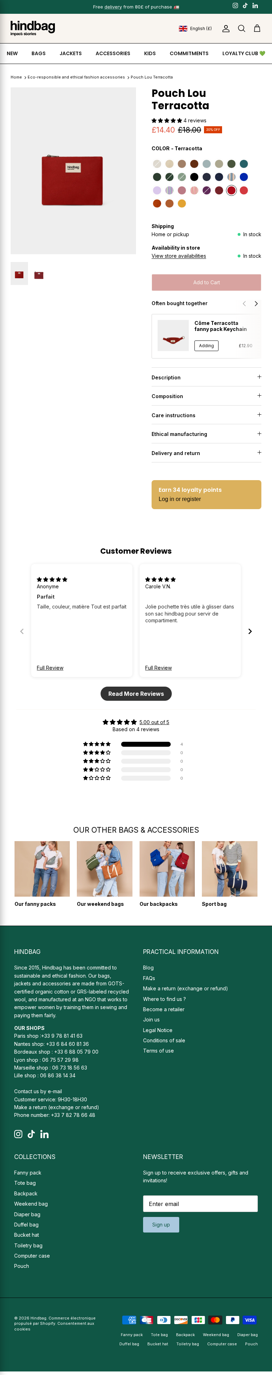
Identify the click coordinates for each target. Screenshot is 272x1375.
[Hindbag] (33, 28)
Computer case (32, 1256)
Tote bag (25, 1183)
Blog (148, 968)
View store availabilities (179, 256)
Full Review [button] (50, 668)
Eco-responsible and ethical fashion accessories (77, 77)
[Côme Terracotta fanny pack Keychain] (173, 335)
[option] (73, 170)
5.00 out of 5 (154, 722)
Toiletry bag (28, 1245)
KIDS (150, 53)
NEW (12, 53)
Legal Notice (157, 1030)
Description (166, 377)
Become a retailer (164, 1009)
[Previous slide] (22, 631)
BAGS (39, 53)
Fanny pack (27, 1173)
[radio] (157, 163)
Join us (151, 1019)
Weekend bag (31, 1204)
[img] (52, 579)
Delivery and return (176, 453)
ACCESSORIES (113, 53)
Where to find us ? (164, 999)
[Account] (224, 28)
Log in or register (180, 499)
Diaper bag (27, 1214)
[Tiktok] (245, 5)
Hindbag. (38, 1318)
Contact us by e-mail (38, 1091)
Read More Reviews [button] (136, 693)
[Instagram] (235, 5)
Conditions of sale (164, 1040)
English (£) (201, 28)
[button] (167, 120)
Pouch (21, 1266)
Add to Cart (206, 282)
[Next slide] (250, 631)
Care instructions (174, 415)
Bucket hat (26, 1235)
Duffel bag (26, 1225)
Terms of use (158, 1051)
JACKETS (71, 53)
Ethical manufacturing (179, 434)
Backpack (26, 1193)
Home (16, 77)
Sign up (161, 1225)
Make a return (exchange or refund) (56, 1107)
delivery (113, 7)
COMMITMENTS (189, 53)
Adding (206, 345)
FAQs (149, 978)
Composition (167, 396)
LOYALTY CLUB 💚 (243, 53)
